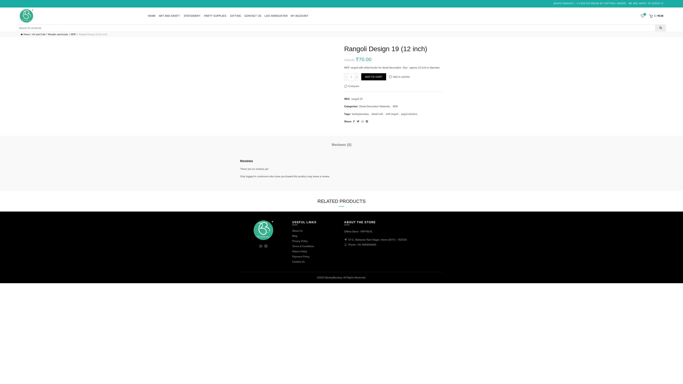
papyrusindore (409, 114)
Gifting (235, 15)
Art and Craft (169, 15)
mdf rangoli (392, 114)
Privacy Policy (300, 241)
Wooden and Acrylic (58, 34)
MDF (73, 34)
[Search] (660, 27)
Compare (353, 86)
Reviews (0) (341, 145)
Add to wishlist (401, 76)
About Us (297, 230)
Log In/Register (276, 15)
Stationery (192, 15)
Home (152, 15)
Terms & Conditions (303, 246)
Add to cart (373, 76)
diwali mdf (377, 114)
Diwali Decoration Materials (374, 106)
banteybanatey (360, 114)
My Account (299, 15)
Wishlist (644, 14)
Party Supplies (215, 15)
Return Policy (299, 251)
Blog (294, 235)
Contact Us (252, 15)
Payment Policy (300, 256)
